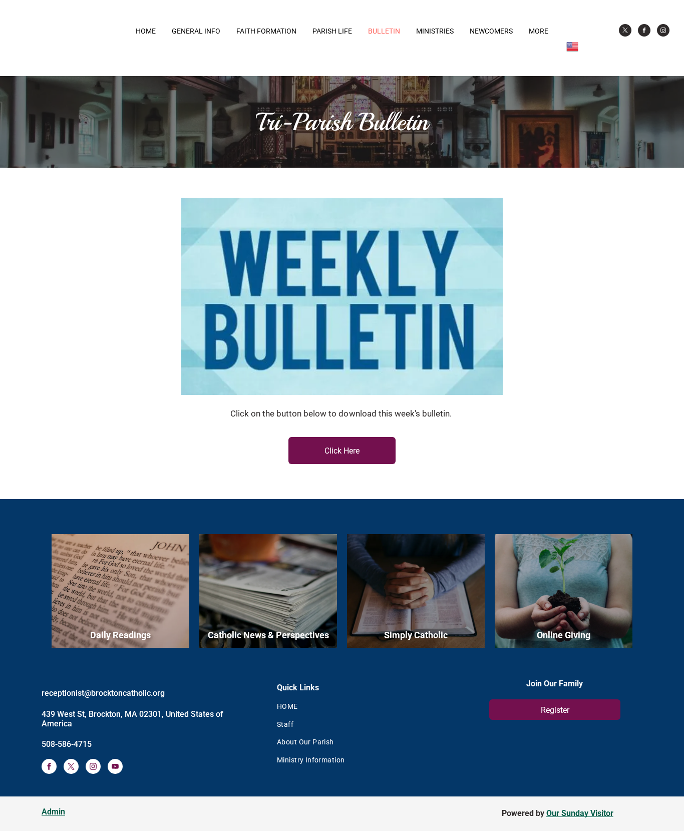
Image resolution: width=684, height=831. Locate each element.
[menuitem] (359, 706)
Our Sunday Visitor (579, 813)
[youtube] (115, 767)
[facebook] (644, 31)
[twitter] (625, 31)
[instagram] (663, 31)
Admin (53, 811)
